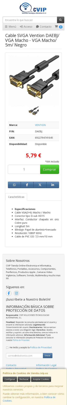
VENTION (40, 125)
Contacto (45, 26)
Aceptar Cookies (41, 379)
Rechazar (24, 379)
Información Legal (46, 365)
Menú (12, 26)
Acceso (27, 26)
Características (16, 196)
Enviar (48, 355)
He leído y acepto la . (31, 347)
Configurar (10, 379)
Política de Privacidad (21, 340)
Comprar (49, 169)
